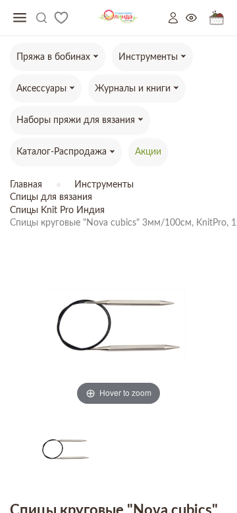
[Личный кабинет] (177, 18)
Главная (26, 184)
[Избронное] (61, 18)
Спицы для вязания (51, 197)
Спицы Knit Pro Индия (57, 210)
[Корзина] (216, 18)
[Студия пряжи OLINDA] (118, 18)
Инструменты (104, 184)
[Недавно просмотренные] (197, 18)
